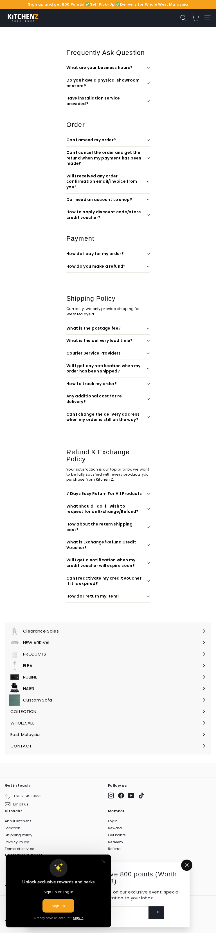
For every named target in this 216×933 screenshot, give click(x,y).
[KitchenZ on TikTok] (141, 795)
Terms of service (19, 848)
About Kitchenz (18, 821)
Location (13, 828)
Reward (115, 828)
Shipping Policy (18, 835)
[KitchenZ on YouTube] (131, 795)
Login (113, 821)
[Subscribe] (156, 912)
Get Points (117, 835)
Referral (115, 848)
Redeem (115, 842)
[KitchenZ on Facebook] (121, 795)
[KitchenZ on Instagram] (111, 795)
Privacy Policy (17, 842)
